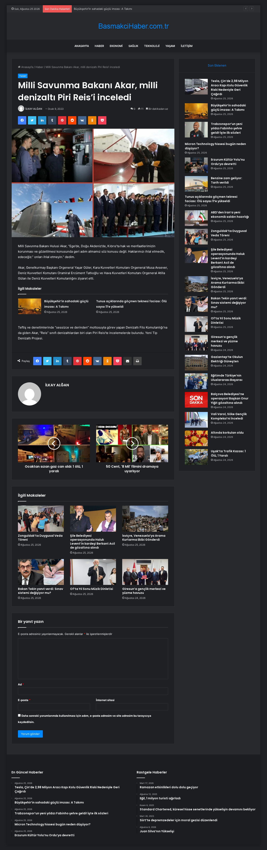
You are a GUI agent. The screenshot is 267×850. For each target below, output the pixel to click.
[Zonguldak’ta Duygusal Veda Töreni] (41, 518)
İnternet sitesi (105, 700)
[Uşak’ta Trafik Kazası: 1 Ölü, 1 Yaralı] (196, 457)
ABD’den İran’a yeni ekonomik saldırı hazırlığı (230, 214)
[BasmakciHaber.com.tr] (133, 26)
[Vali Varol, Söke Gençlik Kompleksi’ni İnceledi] (196, 420)
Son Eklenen (217, 65)
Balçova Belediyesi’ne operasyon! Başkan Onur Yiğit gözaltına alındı (229, 398)
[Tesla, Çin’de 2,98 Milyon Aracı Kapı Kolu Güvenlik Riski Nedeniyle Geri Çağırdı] (196, 86)
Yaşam (170, 46)
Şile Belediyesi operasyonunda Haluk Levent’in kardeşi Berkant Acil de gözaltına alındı (92, 542)
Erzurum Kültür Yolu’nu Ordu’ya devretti (228, 161)
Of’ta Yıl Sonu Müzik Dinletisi (91, 589)
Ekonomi (116, 46)
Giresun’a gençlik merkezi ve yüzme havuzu (144, 591)
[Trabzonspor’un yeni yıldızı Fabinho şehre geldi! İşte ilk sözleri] (196, 129)
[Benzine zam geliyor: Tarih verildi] (196, 184)
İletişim (187, 46)
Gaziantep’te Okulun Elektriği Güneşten (227, 359)
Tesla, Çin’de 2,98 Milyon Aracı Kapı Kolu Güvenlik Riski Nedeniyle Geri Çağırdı (229, 87)
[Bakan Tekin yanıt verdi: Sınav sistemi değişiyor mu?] (41, 572)
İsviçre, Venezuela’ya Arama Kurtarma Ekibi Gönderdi (143, 538)
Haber (99, 46)
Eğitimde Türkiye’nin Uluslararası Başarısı (226, 377)
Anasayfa (81, 46)
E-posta (24, 700)
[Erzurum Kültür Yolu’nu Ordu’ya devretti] (196, 165)
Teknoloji (152, 46)
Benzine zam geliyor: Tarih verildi (226, 180)
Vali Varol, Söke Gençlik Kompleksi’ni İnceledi (229, 416)
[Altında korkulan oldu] (196, 438)
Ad (21, 684)
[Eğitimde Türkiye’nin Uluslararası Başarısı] (196, 381)
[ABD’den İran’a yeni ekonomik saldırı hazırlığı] (196, 218)
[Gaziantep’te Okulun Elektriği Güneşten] (196, 362)
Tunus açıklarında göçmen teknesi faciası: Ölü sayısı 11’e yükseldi (211, 199)
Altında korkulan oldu (227, 433)
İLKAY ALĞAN (33, 108)
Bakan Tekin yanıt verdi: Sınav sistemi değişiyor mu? (40, 591)
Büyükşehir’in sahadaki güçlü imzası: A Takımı (228, 107)
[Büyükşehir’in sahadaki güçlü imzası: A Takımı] (29, 306)
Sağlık (133, 46)
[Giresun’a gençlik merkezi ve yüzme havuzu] (145, 572)
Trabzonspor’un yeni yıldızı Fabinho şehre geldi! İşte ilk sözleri (114, 8)
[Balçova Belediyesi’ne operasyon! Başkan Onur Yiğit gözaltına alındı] (196, 400)
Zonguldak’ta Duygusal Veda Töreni (40, 538)
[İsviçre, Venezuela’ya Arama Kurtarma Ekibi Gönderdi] (145, 518)
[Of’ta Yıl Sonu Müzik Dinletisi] (93, 572)
